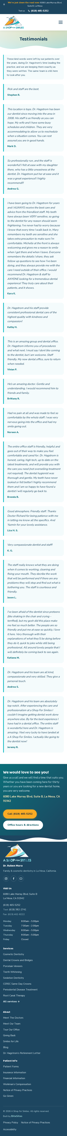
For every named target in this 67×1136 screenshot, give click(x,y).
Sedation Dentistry (13, 977)
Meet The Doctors (13, 1017)
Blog (5, 1047)
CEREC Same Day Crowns (17, 983)
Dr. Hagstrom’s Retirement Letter (21, 1053)
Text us (22, 10)
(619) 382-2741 (17, 909)
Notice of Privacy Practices (17, 1090)
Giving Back (9, 1035)
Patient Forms (11, 1066)
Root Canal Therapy (14, 995)
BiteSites (16, 1116)
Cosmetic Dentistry (13, 954)
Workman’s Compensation (17, 1084)
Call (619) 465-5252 (20, 814)
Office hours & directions (23, 825)
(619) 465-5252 (11, 905)
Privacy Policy (10, 1122)
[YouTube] (21, 879)
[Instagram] (6, 879)
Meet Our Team (11, 1023)
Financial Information (14, 1078)
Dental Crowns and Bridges (18, 960)
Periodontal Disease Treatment (20, 989)
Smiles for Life (11, 1041)
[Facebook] (14, 879)
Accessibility (9, 1129)
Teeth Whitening (12, 972)
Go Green (8, 1096)
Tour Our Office (11, 1029)
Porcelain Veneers (12, 966)
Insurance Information (14, 1072)
